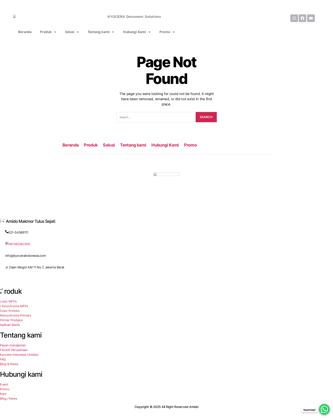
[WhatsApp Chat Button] (324, 409)
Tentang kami (99, 32)
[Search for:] (154, 118)
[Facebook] (166, 276)
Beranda (25, 32)
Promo (164, 32)
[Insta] (166, 281)
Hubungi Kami (134, 32)
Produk (46, 32)
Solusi (69, 32)
